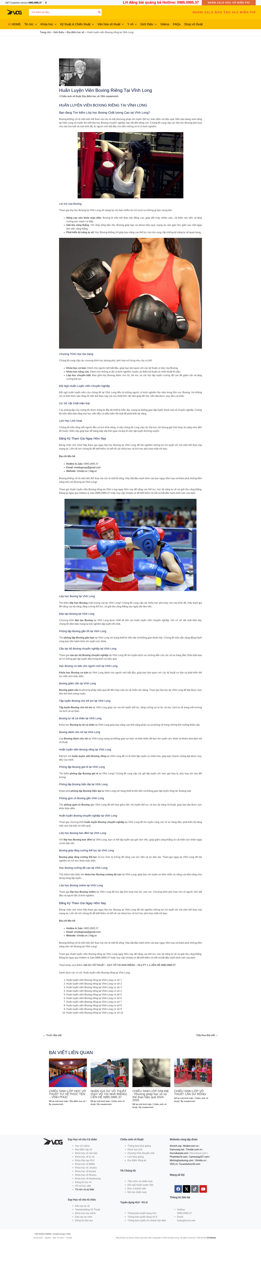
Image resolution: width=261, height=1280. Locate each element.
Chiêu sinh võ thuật (70, 96)
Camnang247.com (199, 1156)
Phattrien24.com (178, 1156)
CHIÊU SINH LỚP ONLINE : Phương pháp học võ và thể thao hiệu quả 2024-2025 (150, 1095)
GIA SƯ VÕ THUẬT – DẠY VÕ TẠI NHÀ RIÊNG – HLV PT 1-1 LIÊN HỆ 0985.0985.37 (129, 965)
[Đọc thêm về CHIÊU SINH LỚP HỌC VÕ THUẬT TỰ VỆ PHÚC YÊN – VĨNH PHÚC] (68, 1072)
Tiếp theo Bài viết (207, 1035)
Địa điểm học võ (91, 96)
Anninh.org (175, 1145)
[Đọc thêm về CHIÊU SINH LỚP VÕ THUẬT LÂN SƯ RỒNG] (193, 1072)
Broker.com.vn (190, 1145)
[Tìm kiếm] (100, 12)
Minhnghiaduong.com (181, 1160)
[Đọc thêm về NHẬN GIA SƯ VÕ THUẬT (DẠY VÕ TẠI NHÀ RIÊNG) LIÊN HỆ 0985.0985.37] (110, 1072)
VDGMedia (211, 1238)
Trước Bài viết (52, 1035)
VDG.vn (174, 1164)
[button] (229, 2)
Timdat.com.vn (194, 1149)
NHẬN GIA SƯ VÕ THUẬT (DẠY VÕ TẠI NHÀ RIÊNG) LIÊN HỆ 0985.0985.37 (109, 1094)
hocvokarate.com (179, 1153)
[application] (35, 24)
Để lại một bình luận (58, 1101)
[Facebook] (46, 3)
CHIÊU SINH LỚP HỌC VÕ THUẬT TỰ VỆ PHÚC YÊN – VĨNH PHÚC (67, 1094)
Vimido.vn (82, 471)
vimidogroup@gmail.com (87, 467)
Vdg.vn (93, 471)
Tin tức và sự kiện (84, 1189)
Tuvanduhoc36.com (189, 1164)
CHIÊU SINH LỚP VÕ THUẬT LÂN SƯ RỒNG (190, 1092)
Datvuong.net (177, 1149)
